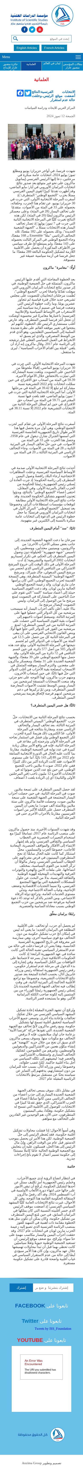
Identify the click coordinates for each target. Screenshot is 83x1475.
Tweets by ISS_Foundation (53, 1328)
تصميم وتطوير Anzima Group (41, 1463)
